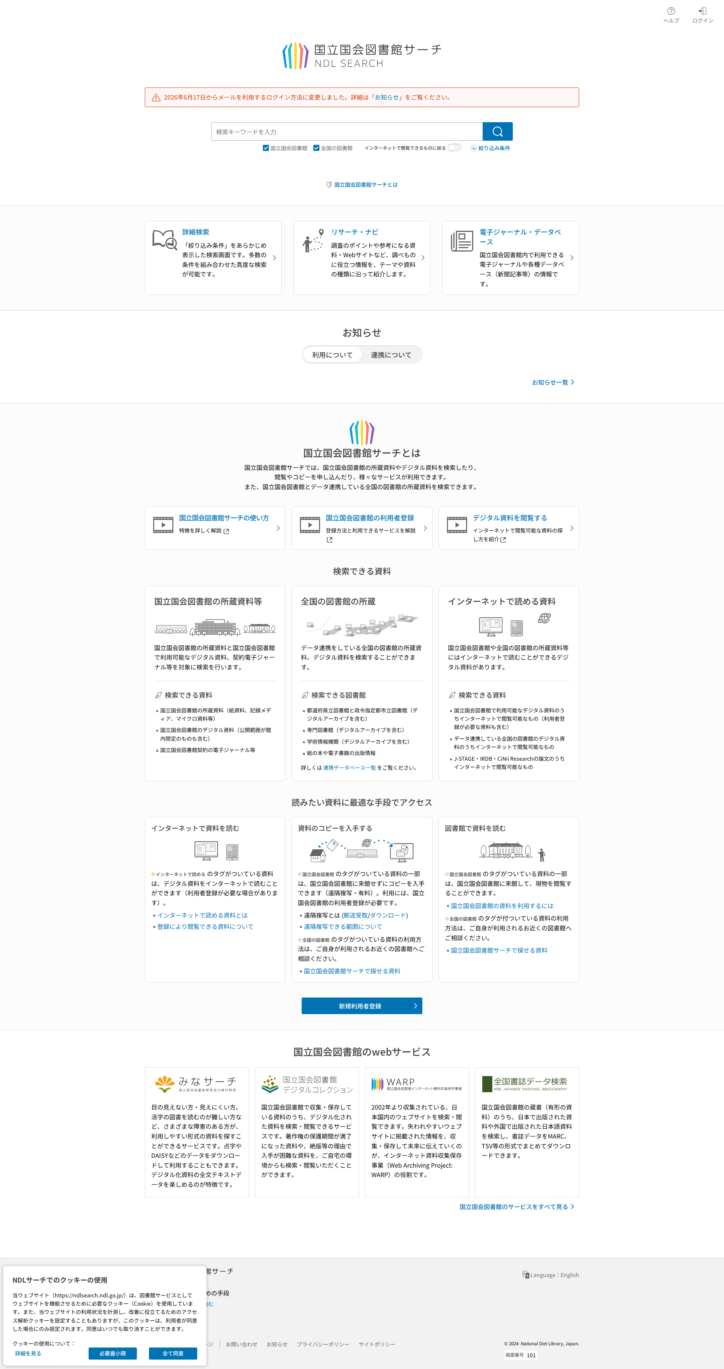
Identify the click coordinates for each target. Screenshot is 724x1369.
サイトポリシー (377, 1344)
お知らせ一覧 (550, 382)
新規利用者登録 (360, 1005)
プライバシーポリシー (323, 1344)
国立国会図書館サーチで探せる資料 (352, 970)
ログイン (702, 20)
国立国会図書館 (288, 148)
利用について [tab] (332, 354)
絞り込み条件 (494, 148)
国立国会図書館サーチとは (366, 184)
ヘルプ (671, 20)
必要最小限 (113, 1353)
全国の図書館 (337, 148)
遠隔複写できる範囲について (343, 926)
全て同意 (173, 1353)
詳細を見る (28, 1353)
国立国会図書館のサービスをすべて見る (514, 1206)
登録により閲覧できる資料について (205, 926)
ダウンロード (388, 914)
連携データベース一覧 (349, 767)
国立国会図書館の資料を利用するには (502, 905)
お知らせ (387, 96)
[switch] (454, 148)
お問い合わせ (242, 1344)
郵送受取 (356, 914)
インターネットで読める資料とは (202, 914)
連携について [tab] (391, 354)
